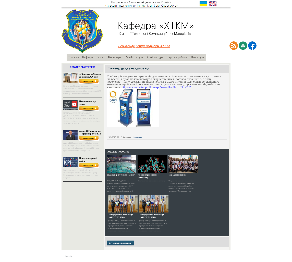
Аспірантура (155, 57)
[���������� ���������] (109, 143)
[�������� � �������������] (136, 143)
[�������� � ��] (141, 143)
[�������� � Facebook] (113, 143)
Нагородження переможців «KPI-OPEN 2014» (121, 216)
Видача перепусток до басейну (121, 175)
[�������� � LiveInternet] (122, 143)
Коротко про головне (82, 67)
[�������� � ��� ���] (131, 143)
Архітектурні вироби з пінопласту (148, 176)
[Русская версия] (222, 3)
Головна (73, 57)
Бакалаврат (115, 57)
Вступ (101, 57)
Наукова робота (176, 57)
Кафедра (87, 57)
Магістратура (134, 57)
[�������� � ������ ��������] (127, 143)
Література (197, 57)
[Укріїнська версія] (203, 3)
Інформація (137, 137)
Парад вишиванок (177, 175)
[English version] (212, 3)
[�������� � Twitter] (118, 143)
